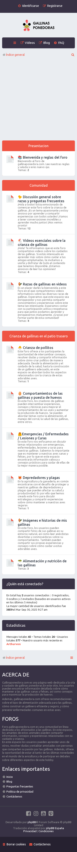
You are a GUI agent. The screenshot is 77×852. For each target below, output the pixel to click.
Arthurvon (13, 643)
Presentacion (38, 146)
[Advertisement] (38, 99)
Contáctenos (14, 796)
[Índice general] (38, 26)
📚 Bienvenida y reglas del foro (42, 157)
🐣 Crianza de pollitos (35, 348)
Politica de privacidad (19, 791)
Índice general (15, 657)
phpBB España (55, 828)
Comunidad (39, 185)
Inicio (9, 776)
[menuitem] (28, 6)
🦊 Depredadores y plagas (39, 478)
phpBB (32, 822)
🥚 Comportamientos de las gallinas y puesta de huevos (40, 395)
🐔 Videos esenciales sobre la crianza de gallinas (41, 243)
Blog (9, 781)
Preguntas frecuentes (19, 786)
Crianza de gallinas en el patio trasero (38, 336)
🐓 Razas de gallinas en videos (42, 284)
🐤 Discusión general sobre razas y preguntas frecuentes (41, 199)
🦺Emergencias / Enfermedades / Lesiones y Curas (43, 436)
